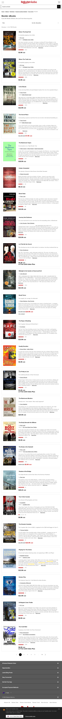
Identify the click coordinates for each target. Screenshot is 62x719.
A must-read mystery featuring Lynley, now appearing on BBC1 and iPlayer (36, 552)
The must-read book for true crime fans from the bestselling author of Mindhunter (37, 220)
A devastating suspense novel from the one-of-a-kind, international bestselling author (38, 117)
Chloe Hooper (30, 148)
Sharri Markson (24, 301)
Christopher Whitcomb (25, 583)
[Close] (59, 709)
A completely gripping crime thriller (26, 35)
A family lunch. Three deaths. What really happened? (31, 401)
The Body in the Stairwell (26, 447)
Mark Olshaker (30, 223)
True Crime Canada (24, 496)
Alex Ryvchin (31, 301)
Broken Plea (22, 577)
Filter (3, 23)
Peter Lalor (22, 196)
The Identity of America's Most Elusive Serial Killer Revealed (32, 171)
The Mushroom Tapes (25, 142)
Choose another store (30, 716)
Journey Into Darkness (25, 217)
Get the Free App (7, 682)
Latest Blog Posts (7, 672)
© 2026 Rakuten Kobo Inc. (8, 697)
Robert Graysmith (24, 174)
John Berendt (23, 273)
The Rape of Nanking (25, 321)
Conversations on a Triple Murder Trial (27, 146)
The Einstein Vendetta (25, 524)
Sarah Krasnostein (38, 148)
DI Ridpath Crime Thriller (28, 39)
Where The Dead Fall (25, 32)
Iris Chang (22, 326)
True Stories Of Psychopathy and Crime (27, 500)
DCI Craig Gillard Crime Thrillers (30, 427)
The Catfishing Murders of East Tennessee (28, 374)
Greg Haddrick (23, 404)
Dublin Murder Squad (26, 94)
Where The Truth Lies (25, 59)
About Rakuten (53, 702)
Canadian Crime (26, 504)
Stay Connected (6, 677)
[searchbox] (31, 6)
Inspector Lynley (26, 557)
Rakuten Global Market (25, 702)
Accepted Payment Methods (10, 687)
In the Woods (22, 86)
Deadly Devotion (23, 346)
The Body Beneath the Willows (27, 422)
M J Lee (22, 37)
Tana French (23, 92)
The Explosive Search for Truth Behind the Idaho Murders (32, 580)
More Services (44, 702)
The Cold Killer (23, 626)
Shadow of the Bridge (25, 471)
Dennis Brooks (23, 377)
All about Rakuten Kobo (9, 663)
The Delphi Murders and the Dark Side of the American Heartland (34, 474)
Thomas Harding (24, 530)
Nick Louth (22, 425)
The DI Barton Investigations (29, 634)
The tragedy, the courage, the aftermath (28, 298)
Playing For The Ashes (25, 549)
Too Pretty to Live (24, 371)
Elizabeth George (24, 555)
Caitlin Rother (30, 349)
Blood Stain (22, 193)
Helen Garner (23, 148)
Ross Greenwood (24, 632)
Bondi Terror (22, 295)
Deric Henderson (24, 250)
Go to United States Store (16, 716)
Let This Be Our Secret (25, 244)
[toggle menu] (3, 2)
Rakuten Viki (7, 702)
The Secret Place (23, 114)
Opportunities (6, 668)
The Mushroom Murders (26, 398)
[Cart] (59, 2)
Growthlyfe (22, 502)
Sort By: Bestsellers (36, 23)
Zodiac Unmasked (24, 168)
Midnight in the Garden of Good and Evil (30, 271)
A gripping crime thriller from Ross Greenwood (29, 630)
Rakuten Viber (15, 702)
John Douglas (23, 223)
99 (42, 654)
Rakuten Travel (36, 702)
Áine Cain (22, 477)
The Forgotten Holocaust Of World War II (28, 324)
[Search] (58, 6)
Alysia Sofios (23, 349)
